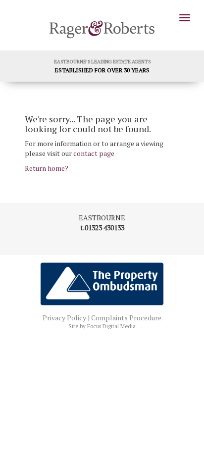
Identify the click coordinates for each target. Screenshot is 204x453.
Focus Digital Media (111, 326)
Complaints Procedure (126, 317)
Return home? (46, 168)
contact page (93, 153)
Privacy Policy (64, 317)
